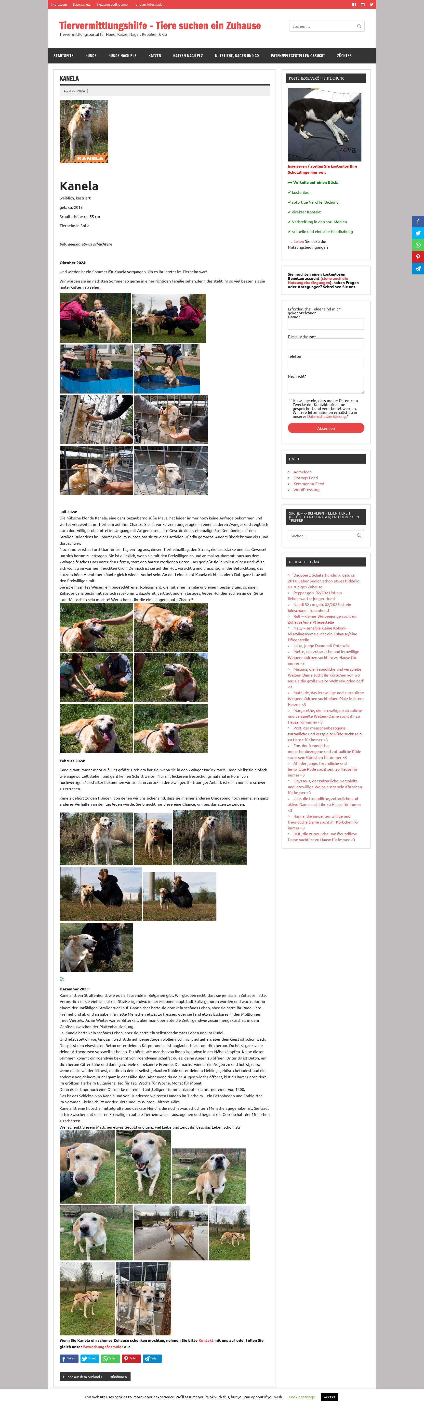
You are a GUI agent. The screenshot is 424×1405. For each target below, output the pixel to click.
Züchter (344, 55)
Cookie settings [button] (302, 1396)
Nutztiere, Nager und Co (237, 55)
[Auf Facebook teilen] (69, 1359)
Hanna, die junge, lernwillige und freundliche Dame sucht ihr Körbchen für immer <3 (323, 821)
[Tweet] (89, 1359)
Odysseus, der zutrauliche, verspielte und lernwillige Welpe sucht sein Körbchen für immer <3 (325, 786)
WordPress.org (306, 489)
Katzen (154, 55)
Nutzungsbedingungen (113, 4)
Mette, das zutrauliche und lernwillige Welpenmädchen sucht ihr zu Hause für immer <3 (323, 657)
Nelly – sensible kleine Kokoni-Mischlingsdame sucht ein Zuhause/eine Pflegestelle (322, 633)
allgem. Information (150, 4)
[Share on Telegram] (152, 1359)
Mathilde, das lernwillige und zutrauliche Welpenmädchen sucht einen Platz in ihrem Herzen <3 (326, 698)
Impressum (59, 4)
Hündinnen (118, 1376)
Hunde (90, 55)
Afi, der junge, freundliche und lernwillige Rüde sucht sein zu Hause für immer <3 (323, 769)
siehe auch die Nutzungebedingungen (318, 280)
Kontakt (206, 1340)
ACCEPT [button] (329, 1397)
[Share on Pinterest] (131, 1359)
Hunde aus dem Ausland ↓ (82, 1376)
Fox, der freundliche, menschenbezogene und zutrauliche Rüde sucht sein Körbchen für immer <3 (324, 751)
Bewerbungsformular (103, 1346)
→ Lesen (296, 241)
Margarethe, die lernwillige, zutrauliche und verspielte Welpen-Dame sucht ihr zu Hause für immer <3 (325, 716)
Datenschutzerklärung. (327, 416)
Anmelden (302, 471)
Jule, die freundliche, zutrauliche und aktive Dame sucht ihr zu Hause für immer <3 (324, 804)
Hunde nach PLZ (122, 55)
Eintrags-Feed (305, 477)
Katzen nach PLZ (188, 55)
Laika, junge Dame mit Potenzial (321, 645)
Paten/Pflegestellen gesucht (298, 55)
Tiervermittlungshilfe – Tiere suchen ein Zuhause (160, 25)
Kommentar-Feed (308, 483)
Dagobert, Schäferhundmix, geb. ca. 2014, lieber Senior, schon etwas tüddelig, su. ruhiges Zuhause (324, 580)
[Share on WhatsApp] (110, 1359)
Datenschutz (82, 4)
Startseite (63, 55)
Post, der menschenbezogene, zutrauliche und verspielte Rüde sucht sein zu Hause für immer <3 (325, 733)
